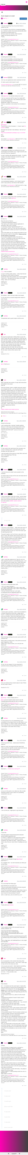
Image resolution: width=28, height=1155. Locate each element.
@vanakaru (10, 905)
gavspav (5, 77)
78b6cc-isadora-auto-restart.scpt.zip (10, 409)
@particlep (3, 697)
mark (5, 380)
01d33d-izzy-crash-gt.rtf (14, 768)
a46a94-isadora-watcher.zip (8, 251)
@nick (2, 364)
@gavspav (6, 96)
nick (5, 334)
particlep (6, 269)
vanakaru (6, 881)
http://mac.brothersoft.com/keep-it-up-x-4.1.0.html (13, 132)
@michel (14, 198)
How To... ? (5, 18)
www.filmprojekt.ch (11, 138)
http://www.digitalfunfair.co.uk (7, 84)
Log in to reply (23, 18)
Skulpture (6, 23)
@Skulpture (4, 124)
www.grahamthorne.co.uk (13, 39)
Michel (5, 122)
